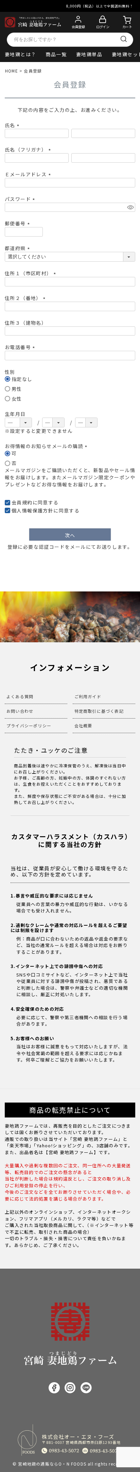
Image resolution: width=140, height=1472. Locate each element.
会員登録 (78, 26)
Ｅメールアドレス (29, 174)
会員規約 (22, 502)
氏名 (13, 125)
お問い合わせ (19, 711)
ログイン (102, 26)
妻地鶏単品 (89, 54)
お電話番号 (21, 347)
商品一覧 (56, 54)
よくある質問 (19, 696)
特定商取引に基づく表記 (99, 711)
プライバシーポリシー (28, 725)
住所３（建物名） (26, 322)
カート (127, 26)
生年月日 (15, 413)
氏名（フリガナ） (29, 149)
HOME (11, 71)
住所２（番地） (26, 298)
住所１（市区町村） (31, 273)
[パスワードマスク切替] (130, 207)
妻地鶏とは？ (20, 54)
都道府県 (18, 248)
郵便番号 (18, 223)
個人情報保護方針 (32, 510)
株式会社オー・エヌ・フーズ (81, 1439)
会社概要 (83, 725)
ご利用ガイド (87, 696)
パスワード (21, 199)
